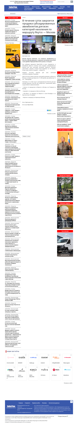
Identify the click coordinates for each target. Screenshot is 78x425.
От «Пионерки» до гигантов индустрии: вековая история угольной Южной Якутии (12, 285)
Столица (55, 6)
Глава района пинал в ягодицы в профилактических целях (65, 109)
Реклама (44, 403)
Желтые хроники (46, 6)
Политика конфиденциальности (24, 412)
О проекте (27, 403)
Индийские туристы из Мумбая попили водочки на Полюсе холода (64, 93)
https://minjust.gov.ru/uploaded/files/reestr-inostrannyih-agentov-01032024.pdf (31, 417)
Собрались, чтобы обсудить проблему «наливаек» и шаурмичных (12, 112)
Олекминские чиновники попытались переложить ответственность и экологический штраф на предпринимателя (11, 243)
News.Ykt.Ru (30, 104)
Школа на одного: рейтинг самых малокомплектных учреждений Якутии (64, 120)
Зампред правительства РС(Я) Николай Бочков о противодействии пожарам (12, 92)
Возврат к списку (26, 136)
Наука (44, 8)
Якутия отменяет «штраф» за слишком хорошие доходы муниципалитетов (12, 235)
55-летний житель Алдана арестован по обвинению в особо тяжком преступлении (12, 317)
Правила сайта (36, 403)
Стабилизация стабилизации (12, 250)
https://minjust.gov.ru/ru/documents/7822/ (38, 420)
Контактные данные (54, 403)
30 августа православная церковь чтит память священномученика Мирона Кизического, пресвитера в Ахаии (12, 200)
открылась (30, 74)
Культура (62, 6)
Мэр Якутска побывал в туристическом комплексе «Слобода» (12, 128)
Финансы (38, 8)
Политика (26, 6)
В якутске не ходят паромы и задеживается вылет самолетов (12, 157)
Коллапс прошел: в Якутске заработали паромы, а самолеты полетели (12, 31)
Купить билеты (28, 9)
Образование (52, 8)
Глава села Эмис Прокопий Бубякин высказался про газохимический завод (12, 39)
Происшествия (36, 6)
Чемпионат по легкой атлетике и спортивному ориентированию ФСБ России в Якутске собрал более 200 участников (12, 149)
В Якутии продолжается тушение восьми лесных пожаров (11, 173)
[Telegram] (50, 110)
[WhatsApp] (49, 110)
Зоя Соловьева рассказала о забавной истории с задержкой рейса (12, 85)
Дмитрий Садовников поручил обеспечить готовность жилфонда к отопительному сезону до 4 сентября (12, 190)
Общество (60, 8)
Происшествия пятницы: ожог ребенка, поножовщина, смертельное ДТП (13, 345)
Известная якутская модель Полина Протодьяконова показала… (64, 103)
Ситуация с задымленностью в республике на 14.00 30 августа (12, 99)
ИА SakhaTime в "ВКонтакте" (66, 13)
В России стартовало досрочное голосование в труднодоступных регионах (12, 135)
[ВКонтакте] (47, 110)
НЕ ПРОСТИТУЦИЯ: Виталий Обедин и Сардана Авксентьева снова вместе (64, 114)
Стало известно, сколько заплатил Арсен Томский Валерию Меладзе (63, 80)
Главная (21, 403)
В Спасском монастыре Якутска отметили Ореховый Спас (12, 324)
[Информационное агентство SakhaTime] (13, 7)
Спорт (68, 6)
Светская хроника (29, 8)
